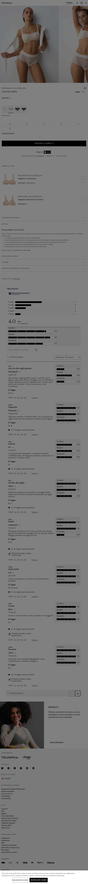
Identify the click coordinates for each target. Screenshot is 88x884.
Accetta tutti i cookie (38, 880)
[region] (44, 877)
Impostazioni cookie (20, 880)
